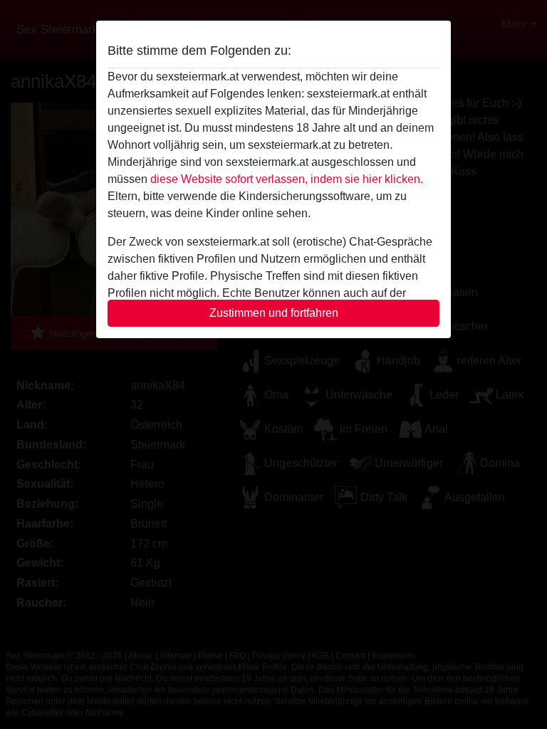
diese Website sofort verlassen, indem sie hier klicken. (286, 179)
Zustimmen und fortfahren (273, 313)
